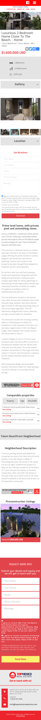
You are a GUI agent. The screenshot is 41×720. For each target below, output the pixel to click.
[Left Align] (27, 2)
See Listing (6, 409)
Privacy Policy (9, 211)
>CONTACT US (10, 9)
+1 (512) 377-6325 (16, 699)
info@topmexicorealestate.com (23, 704)
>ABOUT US (20, 9)
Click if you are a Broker (11, 205)
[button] (38, 91)
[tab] (20, 85)
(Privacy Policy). (8, 651)
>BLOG (32, 9)
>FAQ (27, 9)
